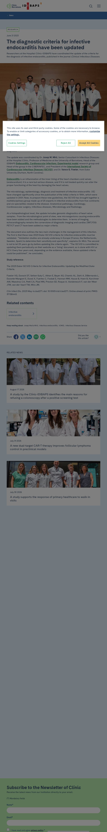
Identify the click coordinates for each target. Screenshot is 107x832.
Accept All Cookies (89, 143)
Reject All (66, 143)
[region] (53, 136)
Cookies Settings (16, 143)
